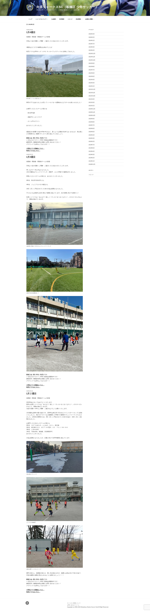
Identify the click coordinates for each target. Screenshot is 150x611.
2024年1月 (92, 40)
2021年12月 (92, 89)
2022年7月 (92, 69)
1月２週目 (31, 393)
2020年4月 (92, 135)
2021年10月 (92, 96)
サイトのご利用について (73, 603)
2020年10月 (92, 115)
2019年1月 (92, 161)
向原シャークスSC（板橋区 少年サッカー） (67, 7)
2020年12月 (92, 109)
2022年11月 (92, 56)
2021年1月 (92, 105)
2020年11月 (92, 112)
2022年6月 (92, 73)
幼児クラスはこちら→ (33, 150)
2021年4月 (92, 99)
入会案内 (53, 19)
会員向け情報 (89, 19)
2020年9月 (92, 118)
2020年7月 (92, 125)
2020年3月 (92, 138)
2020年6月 (92, 128)
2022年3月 (92, 82)
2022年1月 (92, 86)
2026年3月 (92, 34)
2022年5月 (92, 76)
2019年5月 (92, 148)
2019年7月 (92, 144)
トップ (30, 19)
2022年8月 (92, 66)
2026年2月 (92, 37)
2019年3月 (92, 154)
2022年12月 (92, 53)
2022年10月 (92, 60)
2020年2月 (92, 141)
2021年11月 (92, 92)
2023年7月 (92, 43)
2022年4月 (92, 79)
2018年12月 (92, 164)
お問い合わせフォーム (73, 605)
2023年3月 (92, 47)
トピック (70, 19)
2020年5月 (92, 131)
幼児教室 (61, 19)
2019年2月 (92, 157)
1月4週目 (30, 32)
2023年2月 (92, 50)
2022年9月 (92, 63)
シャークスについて (41, 19)
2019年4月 (92, 151)
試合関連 (78, 19)
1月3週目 (30, 157)
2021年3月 (92, 102)
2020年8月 (92, 122)
